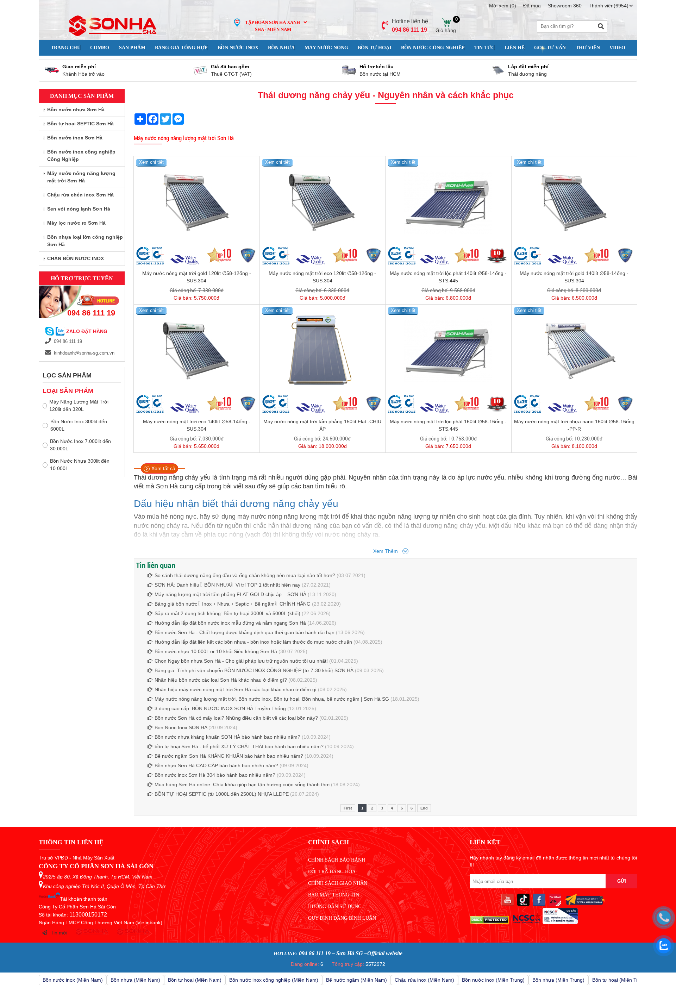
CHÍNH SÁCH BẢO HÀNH (336, 860)
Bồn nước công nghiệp (433, 47)
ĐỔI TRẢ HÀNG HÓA (332, 871)
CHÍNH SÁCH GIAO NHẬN (337, 883)
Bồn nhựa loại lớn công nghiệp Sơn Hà (85, 240)
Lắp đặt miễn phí (528, 66)
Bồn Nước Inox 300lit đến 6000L (78, 425)
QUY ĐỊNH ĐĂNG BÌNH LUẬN (342, 918)
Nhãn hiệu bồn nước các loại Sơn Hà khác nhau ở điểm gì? (221, 680)
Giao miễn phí (79, 66)
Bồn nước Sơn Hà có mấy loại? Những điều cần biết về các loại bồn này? (236, 718)
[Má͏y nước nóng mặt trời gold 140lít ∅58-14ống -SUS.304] (574, 203)
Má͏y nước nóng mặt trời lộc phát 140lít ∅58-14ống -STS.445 (448, 276)
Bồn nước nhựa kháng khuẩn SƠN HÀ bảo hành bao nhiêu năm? (227, 737)
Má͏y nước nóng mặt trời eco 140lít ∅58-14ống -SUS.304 (196, 425)
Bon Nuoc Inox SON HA (181, 727)
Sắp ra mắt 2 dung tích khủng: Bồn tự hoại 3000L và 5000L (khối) (227, 613)
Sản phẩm (132, 47)
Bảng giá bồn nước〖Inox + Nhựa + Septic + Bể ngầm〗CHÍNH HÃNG (233, 604)
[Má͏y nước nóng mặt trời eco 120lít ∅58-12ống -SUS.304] (322, 203)
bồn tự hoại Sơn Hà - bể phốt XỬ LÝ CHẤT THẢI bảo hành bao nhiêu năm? (239, 746)
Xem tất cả (163, 468)
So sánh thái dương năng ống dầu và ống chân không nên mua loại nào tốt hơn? (245, 575)
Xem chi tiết (151, 162)
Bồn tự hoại (374, 47)
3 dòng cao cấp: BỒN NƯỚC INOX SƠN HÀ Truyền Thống (220, 708)
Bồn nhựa (281, 47)
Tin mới (59, 933)
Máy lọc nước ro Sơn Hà (76, 223)
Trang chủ (66, 47)
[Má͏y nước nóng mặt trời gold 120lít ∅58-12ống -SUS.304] (196, 203)
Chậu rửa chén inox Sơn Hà (80, 195)
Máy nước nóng (326, 47)
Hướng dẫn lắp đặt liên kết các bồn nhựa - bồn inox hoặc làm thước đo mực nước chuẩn (253, 642)
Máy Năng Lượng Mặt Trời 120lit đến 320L (78, 405)
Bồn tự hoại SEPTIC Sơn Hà (80, 123)
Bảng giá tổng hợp (181, 47)
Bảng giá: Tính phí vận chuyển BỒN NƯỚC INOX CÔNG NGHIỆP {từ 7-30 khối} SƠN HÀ (254, 670)
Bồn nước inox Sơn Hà (74, 137)
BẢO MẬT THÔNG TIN (333, 895)
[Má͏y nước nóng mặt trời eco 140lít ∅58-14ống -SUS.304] (196, 351)
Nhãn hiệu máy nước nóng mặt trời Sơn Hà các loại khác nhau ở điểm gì (236, 689)
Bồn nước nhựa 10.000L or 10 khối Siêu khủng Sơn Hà (216, 651)
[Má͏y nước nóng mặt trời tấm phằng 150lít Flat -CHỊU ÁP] (322, 351)
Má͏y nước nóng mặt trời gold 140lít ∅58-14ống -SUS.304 (574, 276)
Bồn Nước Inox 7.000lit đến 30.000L (80, 444)
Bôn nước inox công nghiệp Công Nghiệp (81, 155)
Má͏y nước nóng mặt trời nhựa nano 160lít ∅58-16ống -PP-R (574, 425)
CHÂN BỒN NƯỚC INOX (75, 258)
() (502, 5)
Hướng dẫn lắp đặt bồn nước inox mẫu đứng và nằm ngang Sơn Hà (230, 623)
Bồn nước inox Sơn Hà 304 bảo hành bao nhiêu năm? (215, 775)
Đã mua (532, 5)
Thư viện (588, 47)
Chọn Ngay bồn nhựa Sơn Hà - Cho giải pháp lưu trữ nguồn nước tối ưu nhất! (241, 661)
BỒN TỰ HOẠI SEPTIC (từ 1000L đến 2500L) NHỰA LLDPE (222, 794)
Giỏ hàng (446, 22)
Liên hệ (515, 47)
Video (617, 47)
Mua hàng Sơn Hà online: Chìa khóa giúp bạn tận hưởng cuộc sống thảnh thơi (242, 784)
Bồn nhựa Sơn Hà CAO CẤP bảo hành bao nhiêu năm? (216, 765)
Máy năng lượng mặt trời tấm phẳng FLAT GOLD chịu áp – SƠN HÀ (230, 594)
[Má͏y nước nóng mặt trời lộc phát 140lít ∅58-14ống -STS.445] (448, 203)
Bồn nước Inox (238, 47)
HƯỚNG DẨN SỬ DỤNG (335, 906)
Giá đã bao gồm (230, 66)
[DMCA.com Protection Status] (489, 922)
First (348, 808)
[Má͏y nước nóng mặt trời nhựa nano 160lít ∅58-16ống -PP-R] (574, 351)
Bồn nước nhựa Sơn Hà (76, 109)
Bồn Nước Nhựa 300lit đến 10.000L (79, 464)
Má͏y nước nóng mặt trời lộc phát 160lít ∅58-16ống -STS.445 (448, 425)
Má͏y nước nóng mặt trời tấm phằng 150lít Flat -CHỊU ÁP (322, 425)
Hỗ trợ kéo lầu (376, 66)
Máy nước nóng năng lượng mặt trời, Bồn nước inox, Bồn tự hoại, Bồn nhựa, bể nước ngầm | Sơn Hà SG (272, 699)
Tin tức (484, 47)
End (424, 808)
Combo (99, 47)
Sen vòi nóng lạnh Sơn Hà (78, 209)
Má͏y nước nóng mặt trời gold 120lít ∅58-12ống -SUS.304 (196, 276)
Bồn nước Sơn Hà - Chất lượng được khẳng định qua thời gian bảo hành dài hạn (244, 632)
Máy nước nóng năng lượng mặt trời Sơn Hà (184, 138)
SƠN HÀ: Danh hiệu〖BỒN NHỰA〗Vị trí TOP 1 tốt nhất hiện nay (227, 585)
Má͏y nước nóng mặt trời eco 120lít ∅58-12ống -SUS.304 (322, 276)
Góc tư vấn (550, 47)
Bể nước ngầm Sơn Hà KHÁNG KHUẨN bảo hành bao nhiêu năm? (229, 756)
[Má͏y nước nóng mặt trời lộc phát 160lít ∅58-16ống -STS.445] (448, 351)
